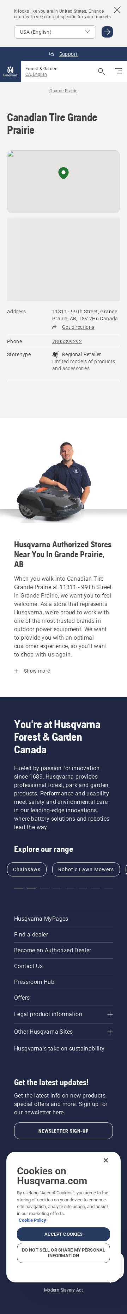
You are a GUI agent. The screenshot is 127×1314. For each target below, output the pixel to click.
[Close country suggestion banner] (117, 9)
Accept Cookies (63, 1234)
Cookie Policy (32, 1220)
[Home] (10, 71)
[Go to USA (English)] (107, 32)
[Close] (106, 1160)
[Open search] (101, 71)
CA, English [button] (36, 74)
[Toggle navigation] (118, 71)
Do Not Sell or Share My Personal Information (63, 1252)
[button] (63, 174)
